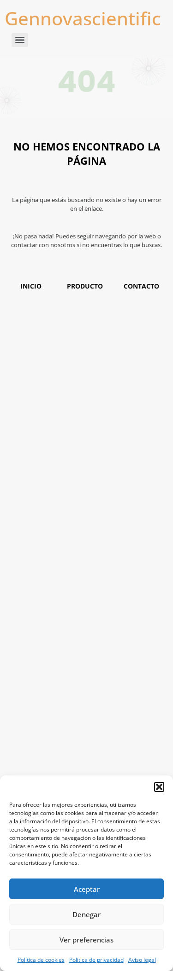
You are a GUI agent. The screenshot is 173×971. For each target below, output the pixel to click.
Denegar (86, 914)
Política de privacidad (96, 960)
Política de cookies (41, 960)
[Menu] (20, 40)
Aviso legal (142, 960)
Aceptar (87, 889)
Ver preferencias (86, 939)
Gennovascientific (83, 18)
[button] (159, 787)
